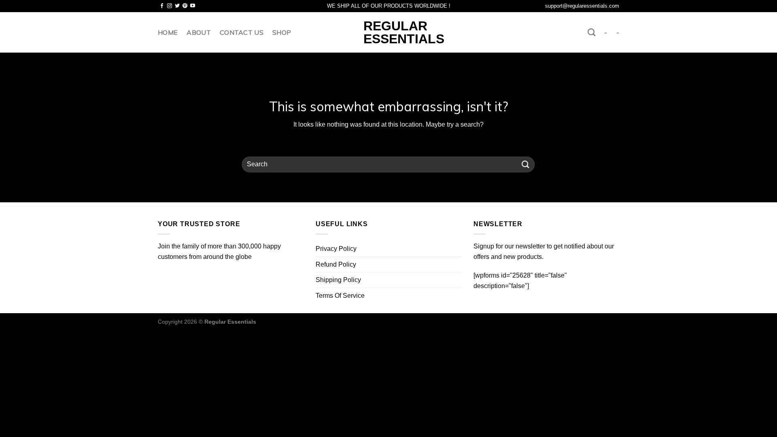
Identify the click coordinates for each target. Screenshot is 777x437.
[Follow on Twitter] (177, 6)
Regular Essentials (388, 32)
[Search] (591, 32)
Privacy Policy (336, 248)
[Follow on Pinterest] (185, 6)
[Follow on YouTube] (192, 6)
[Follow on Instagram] (169, 6)
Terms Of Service (340, 295)
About (199, 32)
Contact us (241, 32)
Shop (281, 32)
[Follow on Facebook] (161, 6)
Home (168, 32)
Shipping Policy (338, 279)
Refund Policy (336, 264)
